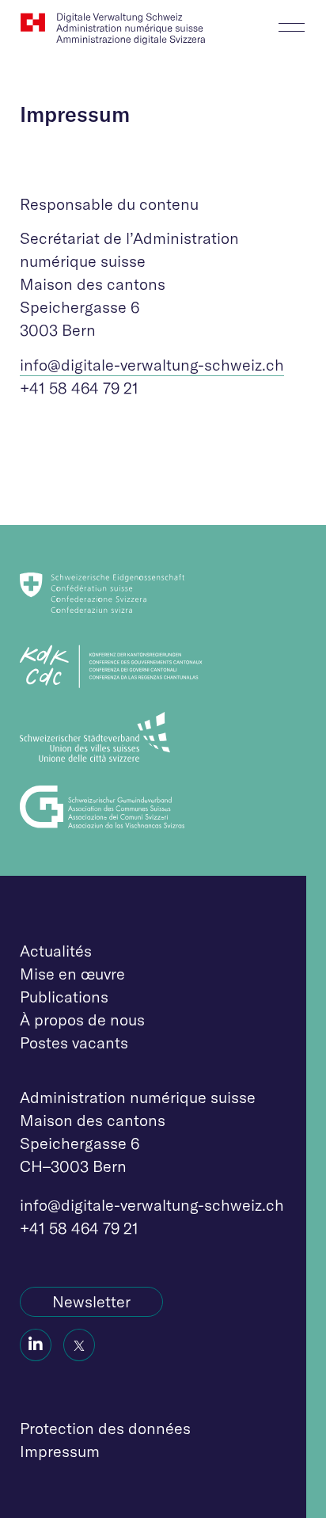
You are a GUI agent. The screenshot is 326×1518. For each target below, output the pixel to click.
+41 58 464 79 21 (79, 1228)
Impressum (60, 1451)
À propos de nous (82, 1019)
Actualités (56, 951)
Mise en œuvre (72, 973)
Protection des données (105, 1428)
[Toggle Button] (291, 22)
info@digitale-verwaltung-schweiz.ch (152, 365)
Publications (64, 996)
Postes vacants (74, 1042)
